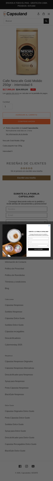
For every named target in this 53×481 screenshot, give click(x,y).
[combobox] (38, 245)
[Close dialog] (49, 225)
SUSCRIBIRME (38, 249)
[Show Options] (47, 245)
